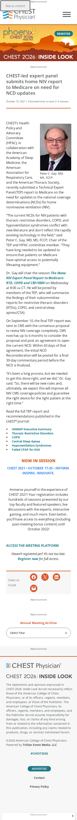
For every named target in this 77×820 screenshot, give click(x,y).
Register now (28, 558)
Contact (39, 778)
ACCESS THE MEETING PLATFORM (32, 545)
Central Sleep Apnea (26, 441)
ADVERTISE (39, 769)
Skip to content (15, 6)
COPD (16, 437)
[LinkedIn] (39, 759)
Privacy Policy (39, 787)
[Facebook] (25, 759)
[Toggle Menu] (67, 14)
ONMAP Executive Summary (32, 429)
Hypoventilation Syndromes (31, 445)
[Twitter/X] (32, 759)
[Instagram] (53, 759)
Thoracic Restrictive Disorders (32, 433)
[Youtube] (46, 759)
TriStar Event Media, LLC (40, 745)
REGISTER (63, 34)
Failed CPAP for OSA (26, 449)
